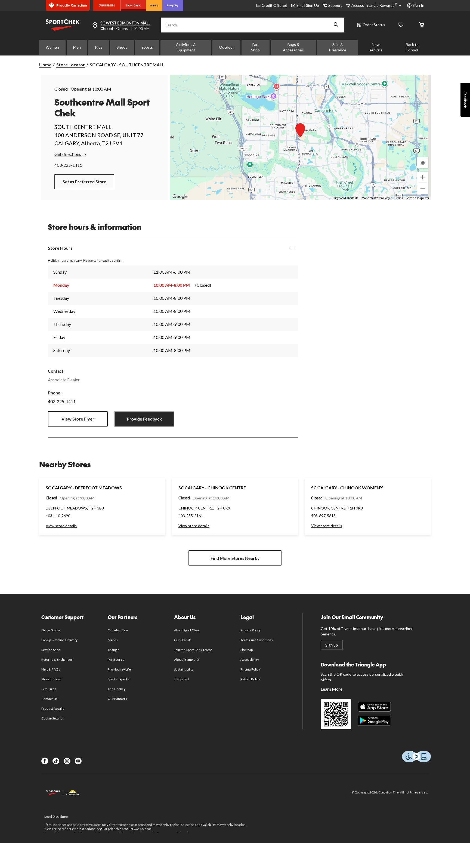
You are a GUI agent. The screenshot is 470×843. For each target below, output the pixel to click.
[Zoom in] (422, 177)
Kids (99, 47)
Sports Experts (118, 679)
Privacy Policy (250, 630)
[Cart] (421, 25)
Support (335, 5)
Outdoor (226, 47)
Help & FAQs (50, 669)
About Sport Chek (186, 630)
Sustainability (183, 669)
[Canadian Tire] (106, 5)
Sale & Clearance (337, 47)
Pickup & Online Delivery (59, 640)
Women (52, 47)
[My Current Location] (422, 162)
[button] (336, 25)
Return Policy (250, 679)
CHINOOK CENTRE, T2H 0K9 (204, 508)
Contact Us (49, 699)
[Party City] (172, 5)
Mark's (113, 640)
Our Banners (117, 699)
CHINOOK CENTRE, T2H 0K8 (337, 508)
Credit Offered (274, 5)
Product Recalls (52, 708)
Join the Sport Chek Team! (193, 650)
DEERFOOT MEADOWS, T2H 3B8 (75, 508)
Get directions (68, 154)
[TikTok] (55, 761)
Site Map (246, 650)
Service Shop (50, 650)
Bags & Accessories (293, 47)
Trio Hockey (116, 689)
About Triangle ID (186, 659)
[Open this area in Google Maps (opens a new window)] (180, 196)
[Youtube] (78, 761)
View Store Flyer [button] (77, 418)
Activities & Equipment (186, 47)
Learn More (331, 688)
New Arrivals (375, 47)
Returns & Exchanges (57, 659)
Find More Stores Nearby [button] (235, 558)
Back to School (412, 47)
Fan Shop (255, 47)
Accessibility (249, 659)
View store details (61, 525)
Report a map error (417, 198)
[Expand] (292, 248)
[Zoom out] (422, 188)
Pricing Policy (250, 669)
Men (77, 47)
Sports (147, 47)
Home (45, 64)
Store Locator (70, 64)
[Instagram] (67, 761)
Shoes (122, 47)
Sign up (331, 645)
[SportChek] (133, 5)
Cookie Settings (52, 718)
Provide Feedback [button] (144, 418)
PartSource (116, 659)
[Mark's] (154, 5)
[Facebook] (44, 761)
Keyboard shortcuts (346, 198)
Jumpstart (181, 679)
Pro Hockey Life (119, 669)
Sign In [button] (418, 5)
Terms (399, 198)
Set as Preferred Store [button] (84, 181)
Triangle (113, 650)
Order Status (374, 24)
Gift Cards (48, 689)
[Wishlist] (401, 25)
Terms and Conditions (256, 640)
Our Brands (182, 640)
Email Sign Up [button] (307, 5)
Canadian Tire (118, 630)
